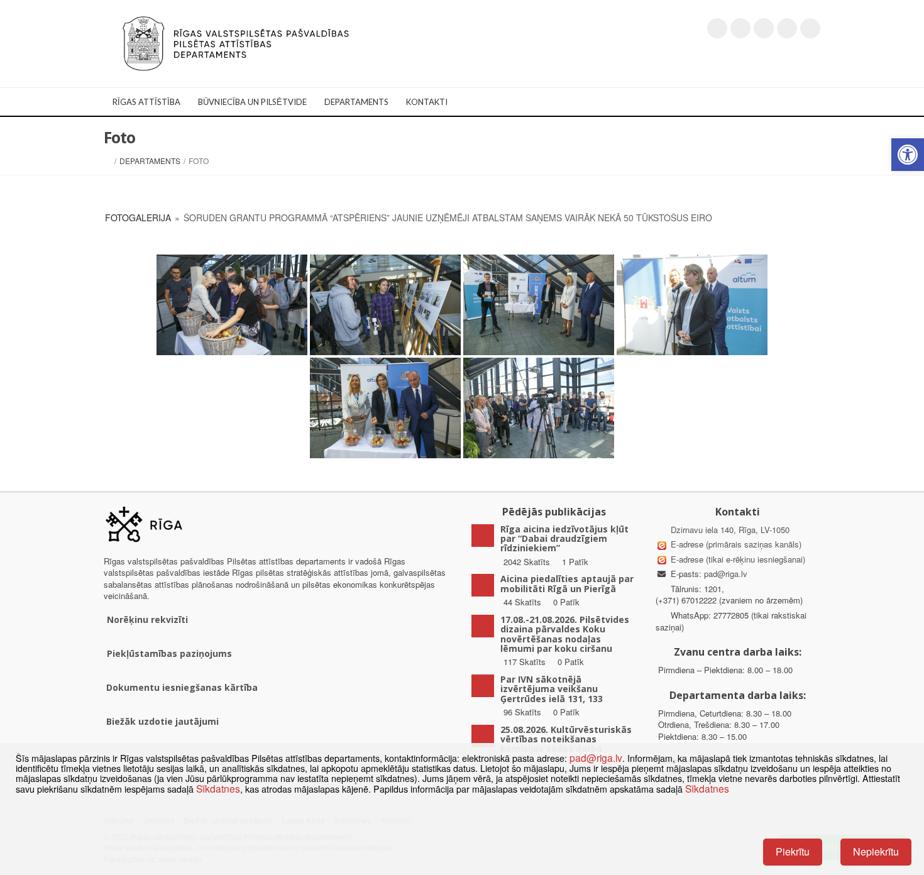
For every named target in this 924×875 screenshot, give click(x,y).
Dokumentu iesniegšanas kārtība (182, 687)
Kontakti (427, 102)
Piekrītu (793, 851)
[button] (907, 154)
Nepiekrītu (876, 851)
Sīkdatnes (218, 788)
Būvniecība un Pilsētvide (252, 102)
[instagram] (787, 28)
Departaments (356, 102)
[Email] (810, 28)
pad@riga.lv (725, 574)
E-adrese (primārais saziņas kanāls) (736, 544)
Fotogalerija (138, 217)
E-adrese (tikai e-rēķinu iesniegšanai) (736, 559)
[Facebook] (740, 28)
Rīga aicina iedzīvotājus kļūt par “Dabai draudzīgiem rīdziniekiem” (564, 538)
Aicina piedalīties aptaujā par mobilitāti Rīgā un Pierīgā (567, 583)
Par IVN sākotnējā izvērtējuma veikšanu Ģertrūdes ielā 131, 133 (551, 689)
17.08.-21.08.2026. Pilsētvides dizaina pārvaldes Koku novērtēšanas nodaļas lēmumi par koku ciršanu (564, 634)
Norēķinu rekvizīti (147, 619)
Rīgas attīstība (146, 102)
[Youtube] (764, 28)
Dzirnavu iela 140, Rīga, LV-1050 (730, 530)
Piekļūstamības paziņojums (169, 653)
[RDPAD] (236, 42)
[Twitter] (717, 28)
